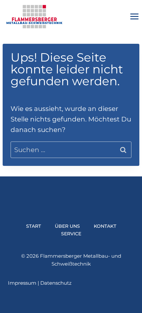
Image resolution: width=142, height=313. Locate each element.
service (71, 234)
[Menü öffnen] (134, 16)
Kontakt (105, 226)
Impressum (22, 283)
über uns (67, 226)
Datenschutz (56, 283)
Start (33, 226)
